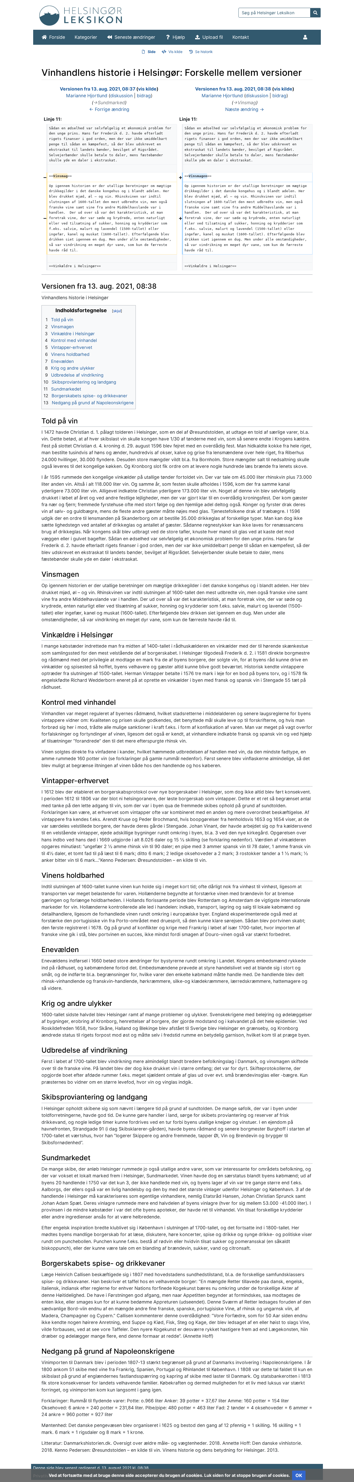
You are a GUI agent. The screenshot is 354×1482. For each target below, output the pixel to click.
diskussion (121, 95)
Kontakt (240, 37)
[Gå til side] (315, 13)
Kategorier (86, 37)
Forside (57, 37)
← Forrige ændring (109, 109)
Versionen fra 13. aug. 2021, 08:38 (233, 89)
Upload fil (212, 37)
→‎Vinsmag (244, 102)
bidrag (144, 95)
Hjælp (179, 37)
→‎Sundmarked (109, 102)
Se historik (204, 51)
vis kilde (147, 89)
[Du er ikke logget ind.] (306, 37)
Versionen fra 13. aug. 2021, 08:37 (97, 89)
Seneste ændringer (135, 37)
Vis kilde (175, 51)
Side (151, 51)
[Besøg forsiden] (80, 14)
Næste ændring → (244, 109)
